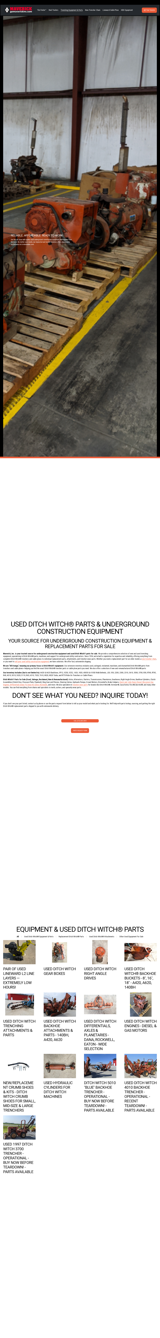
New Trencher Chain (92, 10)
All (18, 937)
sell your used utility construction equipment (32, 661)
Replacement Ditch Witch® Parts (71, 937)
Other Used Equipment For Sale (131, 937)
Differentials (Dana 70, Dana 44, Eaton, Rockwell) (28, 685)
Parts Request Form (80, 730)
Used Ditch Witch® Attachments (101, 937)
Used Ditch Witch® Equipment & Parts (38, 937)
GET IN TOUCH (149, 10)
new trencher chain (149, 659)
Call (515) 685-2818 (80, 721)
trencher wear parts (80, 685)
